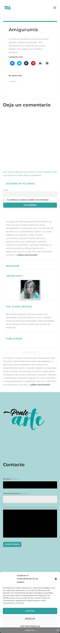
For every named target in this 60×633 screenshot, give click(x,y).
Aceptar (30, 611)
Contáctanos (12, 544)
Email (5, 190)
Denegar (30, 618)
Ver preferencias (30, 626)
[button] (55, 578)
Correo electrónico (16, 493)
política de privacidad (27, 255)
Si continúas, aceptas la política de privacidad (27, 200)
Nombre (11, 479)
